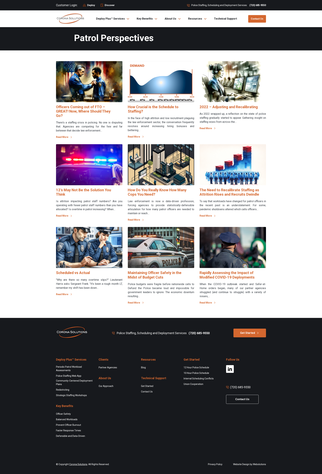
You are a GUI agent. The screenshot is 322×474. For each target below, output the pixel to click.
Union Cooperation (193, 384)
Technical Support (225, 18)
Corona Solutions (78, 464)
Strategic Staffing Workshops (71, 395)
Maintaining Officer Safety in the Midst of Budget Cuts (154, 275)
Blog (143, 367)
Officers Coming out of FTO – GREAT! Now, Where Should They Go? (83, 111)
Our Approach (106, 386)
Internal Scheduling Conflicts (199, 378)
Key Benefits (145, 18)
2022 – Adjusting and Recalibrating (229, 107)
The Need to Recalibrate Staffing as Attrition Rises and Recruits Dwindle (229, 192)
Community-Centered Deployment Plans (74, 382)
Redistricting (62, 389)
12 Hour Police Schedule (196, 367)
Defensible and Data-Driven (70, 436)
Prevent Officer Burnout (68, 425)
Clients (103, 359)
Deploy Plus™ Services (110, 18)
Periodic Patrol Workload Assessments (69, 368)
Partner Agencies (108, 367)
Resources (195, 18)
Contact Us (257, 18)
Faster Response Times (68, 430)
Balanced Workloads (66, 419)
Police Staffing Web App (68, 376)
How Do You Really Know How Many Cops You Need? (157, 192)
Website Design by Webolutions (249, 464)
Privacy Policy (215, 464)
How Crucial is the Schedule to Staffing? (153, 109)
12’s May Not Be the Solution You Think (83, 192)
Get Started (247, 332)
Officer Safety (63, 414)
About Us (170, 18)
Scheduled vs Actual (73, 273)
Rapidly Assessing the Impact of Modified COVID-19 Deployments (227, 275)
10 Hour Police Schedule (196, 373)
